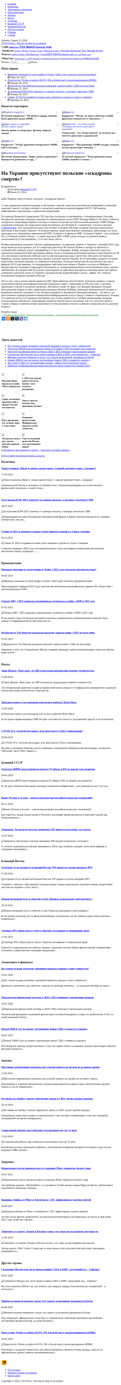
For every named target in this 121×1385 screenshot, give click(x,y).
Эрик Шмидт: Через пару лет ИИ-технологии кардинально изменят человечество (47, 670)
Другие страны (16, 29)
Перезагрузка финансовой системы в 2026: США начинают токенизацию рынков (47, 997)
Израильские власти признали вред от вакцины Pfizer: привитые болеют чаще (46, 1168)
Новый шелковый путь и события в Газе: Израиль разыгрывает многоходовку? (46, 899)
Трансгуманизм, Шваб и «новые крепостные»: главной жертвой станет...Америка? (48, 468)
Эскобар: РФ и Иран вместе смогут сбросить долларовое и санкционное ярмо (45, 930)
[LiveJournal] (17, 318)
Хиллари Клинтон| (70, 50)
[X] (12, 318)
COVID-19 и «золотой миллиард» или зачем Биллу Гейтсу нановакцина (42, 731)
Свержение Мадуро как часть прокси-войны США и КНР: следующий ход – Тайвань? (50, 1269)
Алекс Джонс (21, 50)
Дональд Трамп (36, 51)
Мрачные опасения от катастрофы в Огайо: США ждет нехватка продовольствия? (52, 74)
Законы (11, 15)
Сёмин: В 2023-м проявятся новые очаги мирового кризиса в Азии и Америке (50, 97)
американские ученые (23, 59)
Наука (11, 18)
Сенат (44, 54)
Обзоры (12, 32)
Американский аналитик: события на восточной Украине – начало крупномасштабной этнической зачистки (51, 315)
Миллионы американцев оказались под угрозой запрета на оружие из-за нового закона (50, 1067)
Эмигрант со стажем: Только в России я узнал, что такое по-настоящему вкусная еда (49, 1231)
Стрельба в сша (38, 58)
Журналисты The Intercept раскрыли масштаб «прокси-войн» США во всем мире (51, 85)
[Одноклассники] (8, 318)
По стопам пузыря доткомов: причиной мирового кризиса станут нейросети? (45, 968)
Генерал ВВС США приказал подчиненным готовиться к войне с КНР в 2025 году (48, 601)
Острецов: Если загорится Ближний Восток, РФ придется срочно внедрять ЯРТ (47, 867)
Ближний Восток (17, 26)
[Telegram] (26, 318)
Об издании (14, 1370)
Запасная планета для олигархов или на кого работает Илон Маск (38, 702)
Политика (13, 6)
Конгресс (35, 54)
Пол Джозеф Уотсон (92, 50)
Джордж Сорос (51, 50)
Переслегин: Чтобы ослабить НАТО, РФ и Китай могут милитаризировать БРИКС (52, 80)
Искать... (6, 62)
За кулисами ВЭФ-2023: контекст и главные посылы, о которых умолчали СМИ (51, 91)
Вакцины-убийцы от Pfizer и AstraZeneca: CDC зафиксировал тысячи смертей (46, 1199)
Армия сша (77, 54)
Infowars (14, 47)
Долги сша (86, 54)
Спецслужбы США (21, 54)
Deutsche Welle (43, 47)
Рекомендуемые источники (22, 1372)
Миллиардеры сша (67, 59)
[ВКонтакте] (4, 318)
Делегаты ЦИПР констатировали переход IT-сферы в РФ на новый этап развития (48, 769)
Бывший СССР (16, 23)
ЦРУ (49, 54)
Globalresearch (8, 227)
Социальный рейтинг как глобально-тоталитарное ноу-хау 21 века (39, 1130)
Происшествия (15, 12)
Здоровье (12, 21)
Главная (12, 4)
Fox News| (27, 47)
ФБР (55, 54)
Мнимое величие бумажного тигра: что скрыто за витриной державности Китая (47, 1301)
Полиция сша (65, 54)
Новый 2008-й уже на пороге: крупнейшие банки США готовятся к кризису (44, 1029)
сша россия (92, 58)
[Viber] (21, 318)
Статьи (11, 35)
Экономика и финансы (20, 9)
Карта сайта (14, 1375)
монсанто (80, 58)
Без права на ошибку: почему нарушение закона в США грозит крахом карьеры (47, 1098)
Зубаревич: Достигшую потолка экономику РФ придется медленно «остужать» (46, 829)
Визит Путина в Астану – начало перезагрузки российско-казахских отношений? (47, 797)
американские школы (53, 59)
